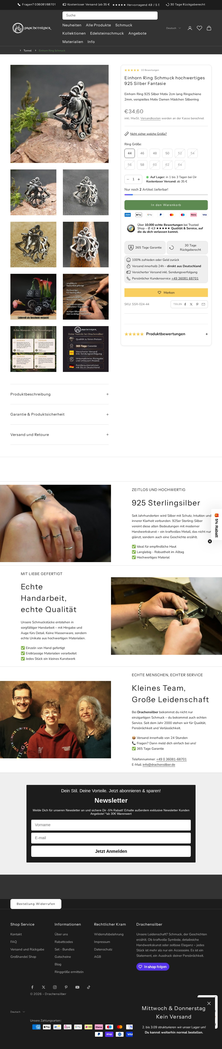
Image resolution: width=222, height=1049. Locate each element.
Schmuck (123, 25)
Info (91, 42)
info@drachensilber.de (159, 764)
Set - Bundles (64, 949)
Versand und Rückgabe (27, 949)
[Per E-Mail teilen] (203, 304)
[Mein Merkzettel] (199, 28)
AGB (97, 957)
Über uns (61, 934)
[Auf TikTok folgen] (89, 987)
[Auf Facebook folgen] (32, 987)
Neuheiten (72, 25)
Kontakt (16, 934)
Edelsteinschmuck (107, 33)
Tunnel (28, 50)
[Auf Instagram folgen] (55, 987)
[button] (216, 524)
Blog (58, 964)
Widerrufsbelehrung (109, 934)
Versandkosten (150, 118)
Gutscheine (63, 957)
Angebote (137, 33)
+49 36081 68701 (185, 278)
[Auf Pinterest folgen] (66, 987)
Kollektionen (74, 33)
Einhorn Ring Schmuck (52, 50)
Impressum (102, 942)
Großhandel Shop (23, 957)
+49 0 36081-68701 (171, 759)
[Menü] (215, 997)
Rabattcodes (64, 942)
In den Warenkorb (166, 205)
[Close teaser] (210, 541)
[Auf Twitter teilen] (191, 304)
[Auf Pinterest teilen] (197, 304)
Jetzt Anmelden (111, 851)
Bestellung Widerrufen (36, 904)
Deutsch (171, 28)
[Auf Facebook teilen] (185, 304)
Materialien (72, 42)
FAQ (13, 942)
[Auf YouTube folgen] (77, 987)
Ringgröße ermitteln (69, 972)
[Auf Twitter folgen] (43, 987)
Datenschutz (103, 949)
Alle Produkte (98, 25)
